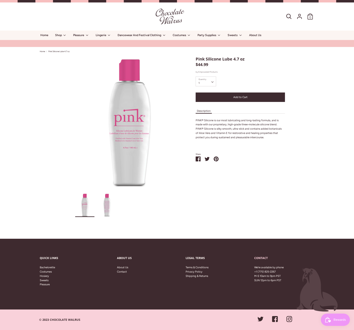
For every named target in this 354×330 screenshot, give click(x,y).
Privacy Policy (194, 271)
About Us (255, 35)
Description (204, 110)
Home (44, 35)
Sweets (233, 35)
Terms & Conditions (197, 267)
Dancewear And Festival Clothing (140, 35)
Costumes (180, 35)
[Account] (299, 14)
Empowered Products (208, 72)
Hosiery (44, 275)
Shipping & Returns (197, 275)
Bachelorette (47, 267)
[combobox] (206, 81)
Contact (122, 271)
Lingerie (101, 35)
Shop (58, 35)
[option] (129, 124)
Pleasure (79, 35)
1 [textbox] (199, 82)
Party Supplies (207, 35)
